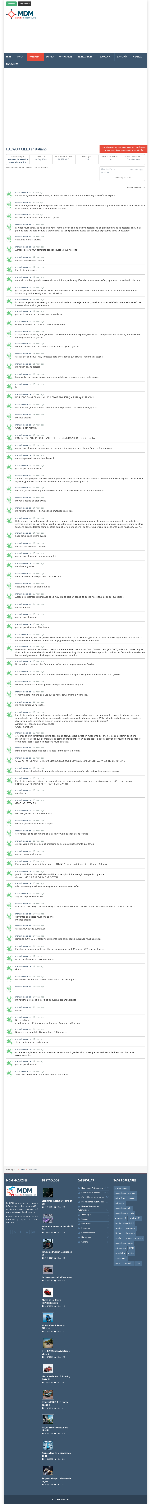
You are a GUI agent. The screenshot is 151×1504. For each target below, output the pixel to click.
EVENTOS (50, 57)
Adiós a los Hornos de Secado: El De (57, 1228)
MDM (8, 57)
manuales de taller (123, 1208)
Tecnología (105, 57)
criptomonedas (121, 1188)
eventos (118, 1228)
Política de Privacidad (60, 1499)
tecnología (130, 1228)
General (137, 57)
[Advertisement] (99, 29)
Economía (122, 57)
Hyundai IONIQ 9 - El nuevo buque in (55, 1404)
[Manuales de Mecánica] (22, 14)
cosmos (132, 1198)
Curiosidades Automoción (93, 1197)
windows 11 (134, 1218)
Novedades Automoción (92, 1188)
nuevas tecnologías (123, 1263)
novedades (120, 1253)
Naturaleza (12, 64)
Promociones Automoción (93, 1202)
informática (120, 1198)
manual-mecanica (23, 192)
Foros (20, 57)
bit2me (118, 1233)
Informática (86, 1223)
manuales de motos (124, 1243)
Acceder (11, 4)
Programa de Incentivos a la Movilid (55, 1429)
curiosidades (120, 1258)
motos (131, 1253)
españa (118, 1238)
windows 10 (120, 1218)
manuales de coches (134, 1238)
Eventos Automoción (90, 1193)
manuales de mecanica (125, 1193)
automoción (120, 1248)
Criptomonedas (88, 1233)
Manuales (34, 57)
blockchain (130, 1233)
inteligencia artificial (124, 1223)
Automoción (65, 57)
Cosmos (84, 1219)
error (138, 1263)
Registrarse (25, 4)
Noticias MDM (85, 57)
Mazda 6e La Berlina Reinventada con (51, 1302)
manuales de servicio (124, 1213)
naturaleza (119, 1203)
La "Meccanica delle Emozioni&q (57, 1277)
